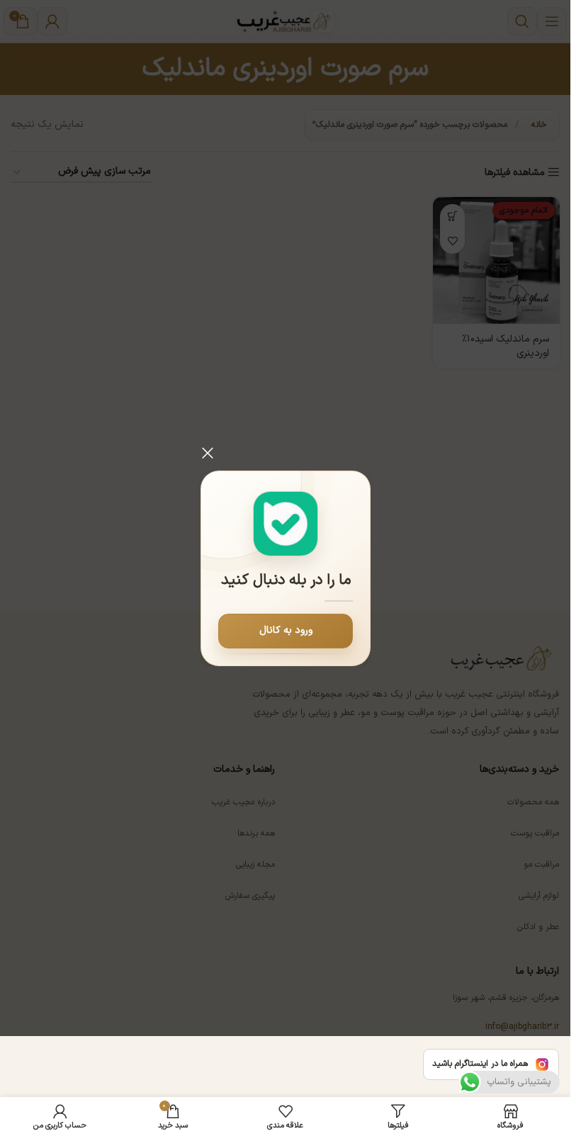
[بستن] (207, 453)
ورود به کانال (285, 630)
